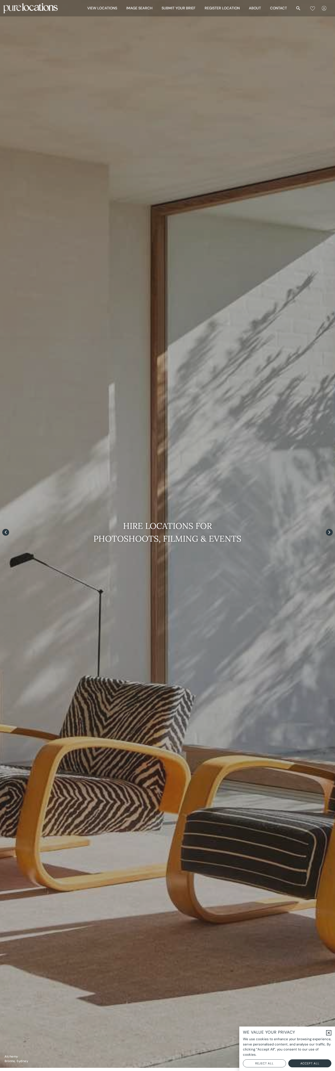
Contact (278, 8)
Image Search (139, 8)
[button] (298, 8)
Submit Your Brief (179, 8)
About (255, 8)
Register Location (222, 8)
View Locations (102, 8)
